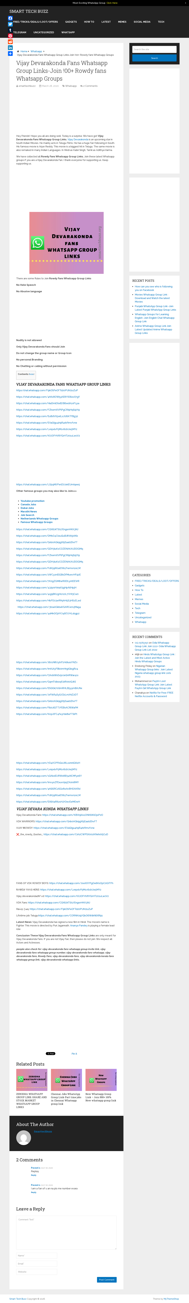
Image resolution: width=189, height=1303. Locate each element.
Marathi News (29, 511)
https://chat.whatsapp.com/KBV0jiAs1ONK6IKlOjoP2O (72, 815)
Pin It (74, 1053)
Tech (161, 21)
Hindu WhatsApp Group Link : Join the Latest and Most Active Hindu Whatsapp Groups (155, 658)
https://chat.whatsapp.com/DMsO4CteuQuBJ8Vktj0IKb (47, 535)
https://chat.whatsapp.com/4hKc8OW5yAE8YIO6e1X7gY (48, 396)
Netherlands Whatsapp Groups (39, 518)
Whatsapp (68, 32)
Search (154, 58)
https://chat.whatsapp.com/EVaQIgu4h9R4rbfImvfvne (46, 422)
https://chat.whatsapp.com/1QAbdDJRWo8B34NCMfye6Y (49, 775)
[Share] (10, 53)
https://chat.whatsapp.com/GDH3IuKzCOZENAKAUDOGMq (49, 548)
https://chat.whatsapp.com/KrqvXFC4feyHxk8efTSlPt (46, 714)
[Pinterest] (10, 36)
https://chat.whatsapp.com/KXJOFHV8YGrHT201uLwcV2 (48, 435)
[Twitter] (10, 24)
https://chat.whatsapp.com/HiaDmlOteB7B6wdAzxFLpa (47, 403)
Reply (33, 1175)
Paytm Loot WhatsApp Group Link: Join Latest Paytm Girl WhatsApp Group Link (153, 685)
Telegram (19, 32)
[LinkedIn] (10, 48)
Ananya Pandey (79, 925)
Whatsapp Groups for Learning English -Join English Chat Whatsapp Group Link (155, 318)
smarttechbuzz (27, 86)
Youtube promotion (32, 501)
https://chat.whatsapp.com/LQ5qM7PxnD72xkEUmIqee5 (48, 484)
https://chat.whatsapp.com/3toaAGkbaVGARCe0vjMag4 (49, 607)
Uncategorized (44, 32)
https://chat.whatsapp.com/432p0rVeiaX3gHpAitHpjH (46, 587)
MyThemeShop (171, 1299)
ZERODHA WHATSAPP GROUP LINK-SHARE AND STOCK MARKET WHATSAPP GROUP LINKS (31, 1100)
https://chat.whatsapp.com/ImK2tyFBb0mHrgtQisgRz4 (47, 668)
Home (24, 51)
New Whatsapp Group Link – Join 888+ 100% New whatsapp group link (100, 1097)
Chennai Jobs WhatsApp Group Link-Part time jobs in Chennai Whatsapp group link (66, 1098)
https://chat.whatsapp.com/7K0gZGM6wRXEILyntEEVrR (47, 581)
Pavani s (35, 1168)
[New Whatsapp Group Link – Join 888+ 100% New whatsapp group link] (101, 1080)
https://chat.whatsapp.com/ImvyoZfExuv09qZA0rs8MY (47, 782)
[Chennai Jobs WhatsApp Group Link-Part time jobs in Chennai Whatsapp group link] (66, 1080)
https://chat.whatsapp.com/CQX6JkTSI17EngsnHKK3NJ (47, 529)
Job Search (27, 515)
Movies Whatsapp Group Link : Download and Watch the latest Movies (152, 298)
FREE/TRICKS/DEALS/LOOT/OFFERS (35, 21)
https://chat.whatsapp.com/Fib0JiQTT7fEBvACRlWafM (47, 707)
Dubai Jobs (27, 508)
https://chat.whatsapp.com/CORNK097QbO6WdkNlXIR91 (70, 915)
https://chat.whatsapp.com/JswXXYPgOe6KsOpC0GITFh (81, 883)
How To (89, 21)
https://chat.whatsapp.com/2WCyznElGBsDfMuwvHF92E (48, 574)
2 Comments (90, 86)
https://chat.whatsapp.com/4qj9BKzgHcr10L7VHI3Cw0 (47, 594)
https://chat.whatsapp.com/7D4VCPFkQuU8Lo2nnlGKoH (48, 763)
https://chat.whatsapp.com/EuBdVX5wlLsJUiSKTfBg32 (47, 416)
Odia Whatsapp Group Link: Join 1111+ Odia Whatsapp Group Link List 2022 (155, 646)
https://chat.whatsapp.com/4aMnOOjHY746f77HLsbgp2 (47, 613)
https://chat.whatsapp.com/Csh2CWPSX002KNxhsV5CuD (76, 834)
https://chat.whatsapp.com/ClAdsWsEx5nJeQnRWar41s (47, 675)
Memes (122, 21)
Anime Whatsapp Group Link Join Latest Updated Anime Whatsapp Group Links (153, 329)
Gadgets (71, 21)
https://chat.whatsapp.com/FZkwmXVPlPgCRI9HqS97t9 (48, 409)
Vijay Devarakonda (78, 139)
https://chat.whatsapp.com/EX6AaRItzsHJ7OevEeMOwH (48, 801)
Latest (106, 21)
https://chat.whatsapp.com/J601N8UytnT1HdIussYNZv (47, 662)
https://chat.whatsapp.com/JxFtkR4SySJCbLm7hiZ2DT (47, 694)
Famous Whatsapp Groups (37, 522)
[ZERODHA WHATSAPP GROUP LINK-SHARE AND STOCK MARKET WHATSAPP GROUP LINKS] (31, 1080)
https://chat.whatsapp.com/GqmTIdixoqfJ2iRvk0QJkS (46, 681)
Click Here (112, 3)
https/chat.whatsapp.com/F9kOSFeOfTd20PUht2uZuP (47, 390)
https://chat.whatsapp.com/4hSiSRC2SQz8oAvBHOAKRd (48, 788)
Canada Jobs (28, 504)
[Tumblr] (10, 30)
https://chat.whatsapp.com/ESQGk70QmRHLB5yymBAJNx (49, 688)
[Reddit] (10, 42)
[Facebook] (10, 18)
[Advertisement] (66, 112)
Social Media (142, 21)
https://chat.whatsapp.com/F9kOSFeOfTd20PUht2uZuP (61, 909)
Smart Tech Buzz (28, 11)
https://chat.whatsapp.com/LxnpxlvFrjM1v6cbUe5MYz (46, 429)
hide (31, 374)
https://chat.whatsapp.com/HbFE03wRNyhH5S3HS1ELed (48, 600)
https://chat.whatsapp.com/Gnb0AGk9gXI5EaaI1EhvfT (47, 542)
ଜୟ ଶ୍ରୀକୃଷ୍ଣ (141, 642)
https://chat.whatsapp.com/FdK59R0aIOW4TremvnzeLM (48, 568)
